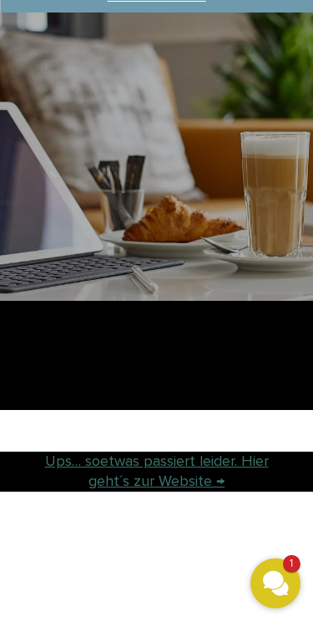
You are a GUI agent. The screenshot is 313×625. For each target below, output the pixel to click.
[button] (275, 583)
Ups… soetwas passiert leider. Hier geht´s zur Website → (157, 471)
